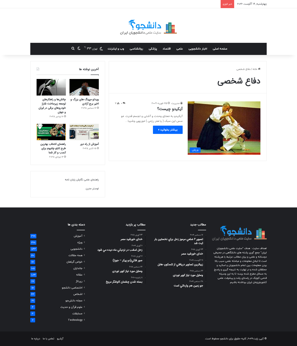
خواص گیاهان (74, 262)
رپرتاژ (79, 281)
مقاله (79, 275)
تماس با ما (48, 339)
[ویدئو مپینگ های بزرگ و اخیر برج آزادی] (84, 87)
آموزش (78, 236)
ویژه (79, 242)
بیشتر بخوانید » (168, 130)
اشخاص (77, 294)
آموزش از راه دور (89, 144)
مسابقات (77, 314)
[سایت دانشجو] (148, 25)
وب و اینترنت (116, 49)
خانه (255, 69)
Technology (75, 320)
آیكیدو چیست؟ (170, 109)
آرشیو (60, 339)
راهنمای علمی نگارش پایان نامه (82, 180)
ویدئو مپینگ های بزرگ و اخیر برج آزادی (85, 101)
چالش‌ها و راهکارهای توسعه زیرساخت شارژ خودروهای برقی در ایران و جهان (52, 105)
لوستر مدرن (92, 188)
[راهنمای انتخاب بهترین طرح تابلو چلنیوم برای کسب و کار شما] (51, 132)
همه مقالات (75, 255)
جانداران (77, 268)
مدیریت (175, 103)
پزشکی (153, 49)
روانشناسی (136, 49)
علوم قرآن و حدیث (71, 307)
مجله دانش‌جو (73, 301)
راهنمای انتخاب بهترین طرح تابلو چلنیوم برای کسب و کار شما (53, 148)
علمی (179, 49)
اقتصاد (167, 49)
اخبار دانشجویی (198, 49)
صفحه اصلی (220, 49)
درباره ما (35, 339)
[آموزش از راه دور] (84, 132)
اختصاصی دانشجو (72, 288)
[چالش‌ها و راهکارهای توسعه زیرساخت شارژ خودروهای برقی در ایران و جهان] (51, 87)
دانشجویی (76, 249)
